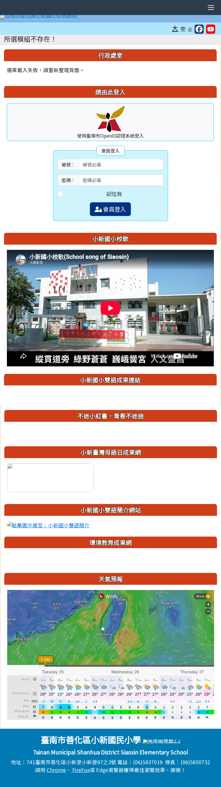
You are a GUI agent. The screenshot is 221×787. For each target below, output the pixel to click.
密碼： (68, 180)
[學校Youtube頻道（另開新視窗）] (210, 29)
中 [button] (183, 28)
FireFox (80, 769)
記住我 (114, 193)
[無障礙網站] (161, 741)
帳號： (68, 164)
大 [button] (175, 28)
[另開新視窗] (50, 477)
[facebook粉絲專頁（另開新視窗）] (199, 29)
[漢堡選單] (210, 7)
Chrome (56, 769)
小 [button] (190, 29)
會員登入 (114, 209)
